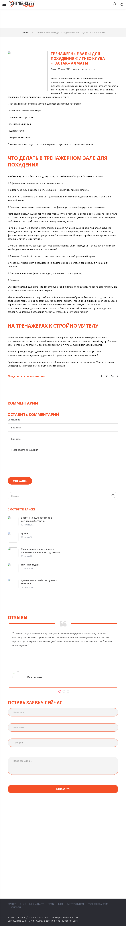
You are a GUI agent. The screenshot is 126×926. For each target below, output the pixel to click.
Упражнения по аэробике (20, 842)
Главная (25, 32)
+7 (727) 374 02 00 (82, 834)
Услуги (51, 904)
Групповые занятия (98, 904)
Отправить (20, 480)
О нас (23, 904)
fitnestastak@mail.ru (84, 841)
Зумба (24, 533)
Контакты (16, 907)
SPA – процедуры (30, 564)
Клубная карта (36, 904)
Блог (60, 904)
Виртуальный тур (75, 904)
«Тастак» (43, 917)
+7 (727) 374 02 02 (82, 831)
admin (92, 69)
